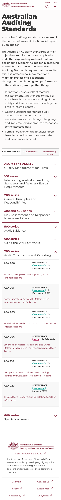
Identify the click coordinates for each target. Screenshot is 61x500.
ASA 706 (9, 336)
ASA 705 (9, 312)
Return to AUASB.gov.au (28, 453)
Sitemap (16, 481)
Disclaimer (43, 488)
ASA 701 (9, 287)
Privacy (14, 488)
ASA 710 (9, 361)
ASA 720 (9, 385)
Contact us (43, 481)
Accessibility (14, 495)
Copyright (43, 495)
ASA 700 (9, 263)
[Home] (19, 6)
